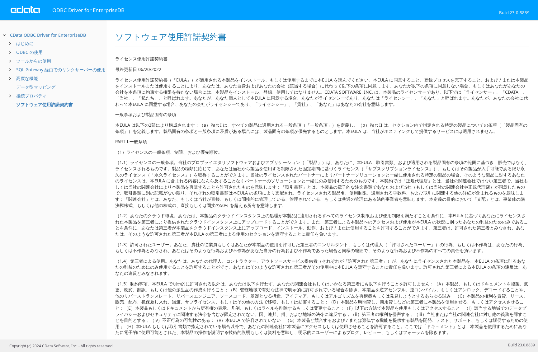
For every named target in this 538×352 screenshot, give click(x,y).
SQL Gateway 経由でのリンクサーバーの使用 (61, 70)
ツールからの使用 (33, 61)
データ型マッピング (35, 87)
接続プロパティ (31, 96)
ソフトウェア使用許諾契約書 (44, 104)
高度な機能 (27, 78)
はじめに (25, 43)
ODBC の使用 (29, 52)
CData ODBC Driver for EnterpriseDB (48, 35)
